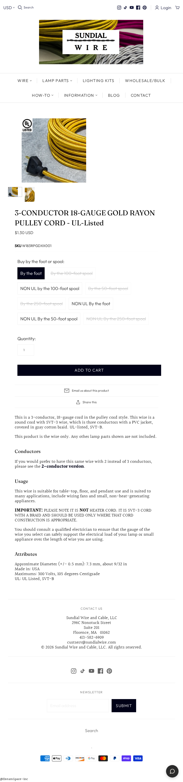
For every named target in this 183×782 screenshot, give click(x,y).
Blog (114, 95)
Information (79, 95)
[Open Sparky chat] (172, 771)
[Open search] (20, 7)
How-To (41, 95)
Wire (23, 80)
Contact (141, 95)
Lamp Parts (55, 80)
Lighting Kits (98, 80)
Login (166, 7)
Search (29, 7)
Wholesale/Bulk (145, 80)
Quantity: (26, 338)
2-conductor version (63, 466)
